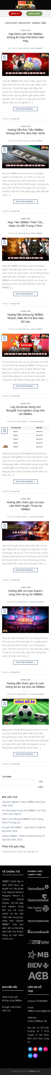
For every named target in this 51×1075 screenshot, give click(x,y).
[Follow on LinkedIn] (40, 1049)
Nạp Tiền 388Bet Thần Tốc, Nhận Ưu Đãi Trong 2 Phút (25, 224)
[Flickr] (45, 1049)
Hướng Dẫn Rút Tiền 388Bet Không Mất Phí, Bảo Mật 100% (25, 131)
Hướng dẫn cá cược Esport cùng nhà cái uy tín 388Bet (25, 592)
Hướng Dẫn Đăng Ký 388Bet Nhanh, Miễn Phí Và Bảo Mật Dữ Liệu (26, 318)
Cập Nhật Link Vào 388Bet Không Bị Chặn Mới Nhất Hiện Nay (25, 37)
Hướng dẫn (25, 30)
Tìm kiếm (6, 776)
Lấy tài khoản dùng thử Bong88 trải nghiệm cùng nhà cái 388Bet (25, 410)
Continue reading (26, 109)
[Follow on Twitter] (30, 1049)
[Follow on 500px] (30, 1055)
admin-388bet (37, 48)
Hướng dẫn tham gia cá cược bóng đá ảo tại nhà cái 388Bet (25, 685)
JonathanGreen (36, 422)
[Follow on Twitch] (35, 1055)
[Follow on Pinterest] (35, 1049)
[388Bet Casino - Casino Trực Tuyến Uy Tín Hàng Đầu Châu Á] (25, 5)
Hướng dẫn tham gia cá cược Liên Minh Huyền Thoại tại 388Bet (25, 506)
